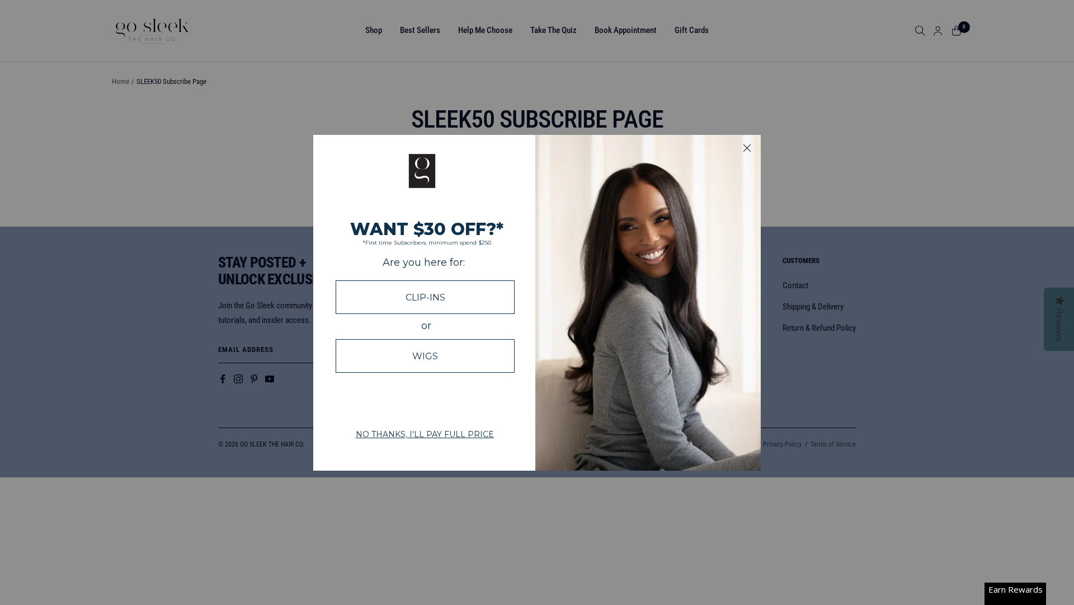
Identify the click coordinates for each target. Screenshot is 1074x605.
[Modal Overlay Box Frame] (537, 303)
